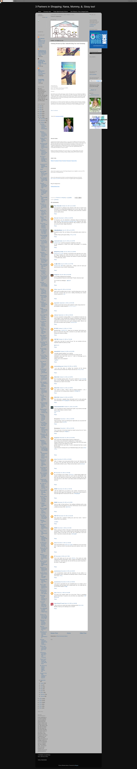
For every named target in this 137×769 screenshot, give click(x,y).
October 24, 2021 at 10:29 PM (67, 351)
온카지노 (74, 558)
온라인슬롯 (73, 533)
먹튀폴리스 (66, 431)
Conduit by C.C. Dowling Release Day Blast (43, 166)
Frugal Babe (41, 79)
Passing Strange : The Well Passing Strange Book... (42, 417)
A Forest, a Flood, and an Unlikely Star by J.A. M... (43, 206)
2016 (40, 698)
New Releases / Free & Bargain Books (79, 11)
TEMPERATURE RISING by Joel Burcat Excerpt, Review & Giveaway (41, 43)
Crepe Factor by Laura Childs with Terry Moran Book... (43, 661)
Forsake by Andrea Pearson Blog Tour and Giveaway (43, 430)
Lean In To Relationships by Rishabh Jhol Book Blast (43, 192)
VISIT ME (56, 339)
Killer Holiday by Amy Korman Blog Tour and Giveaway (43, 266)
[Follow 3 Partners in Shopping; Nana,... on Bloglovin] (96, 81)
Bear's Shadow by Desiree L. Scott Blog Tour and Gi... (43, 475)
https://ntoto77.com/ (59, 603)
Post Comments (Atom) (62, 636)
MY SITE (56, 328)
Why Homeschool (41, 70)
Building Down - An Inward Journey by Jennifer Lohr (43, 411)
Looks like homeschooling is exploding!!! (41, 73)
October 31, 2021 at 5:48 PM (66, 387)
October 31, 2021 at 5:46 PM (66, 377)
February (43, 694)
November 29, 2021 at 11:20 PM (65, 502)
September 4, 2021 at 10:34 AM (67, 302)
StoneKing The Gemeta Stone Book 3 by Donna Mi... (43, 344)
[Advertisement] (61, 649)
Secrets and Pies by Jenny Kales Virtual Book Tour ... (43, 391)
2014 (40, 702)
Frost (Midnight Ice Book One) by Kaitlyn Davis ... (43, 610)
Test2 (41, 169)
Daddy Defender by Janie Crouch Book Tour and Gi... (43, 311)
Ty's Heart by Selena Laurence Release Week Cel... (43, 324)
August (42, 683)
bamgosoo (56, 274)
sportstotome (57, 571)
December (43, 118)
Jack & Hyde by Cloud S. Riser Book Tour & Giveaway (43, 317)
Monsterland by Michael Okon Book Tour (43, 581)
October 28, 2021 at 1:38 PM (70, 366)
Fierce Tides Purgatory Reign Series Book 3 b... (43, 586)
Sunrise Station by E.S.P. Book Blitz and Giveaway (43, 492)
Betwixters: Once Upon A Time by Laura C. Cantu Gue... (43, 248)
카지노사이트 (73, 234)
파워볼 (65, 586)
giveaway (56, 199)
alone (55, 459)
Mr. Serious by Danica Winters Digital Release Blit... (43, 668)
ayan (55, 592)
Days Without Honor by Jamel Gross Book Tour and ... (43, 338)
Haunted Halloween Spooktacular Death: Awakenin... (43, 642)
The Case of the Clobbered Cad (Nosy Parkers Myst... (43, 364)
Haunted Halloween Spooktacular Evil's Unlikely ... (43, 285)
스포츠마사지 (64, 330)
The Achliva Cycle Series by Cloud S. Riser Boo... (43, 424)
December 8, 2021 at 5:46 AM (68, 571)
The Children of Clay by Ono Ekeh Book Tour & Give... (43, 278)
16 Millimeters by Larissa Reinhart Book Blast (43, 544)
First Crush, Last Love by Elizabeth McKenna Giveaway (43, 225)
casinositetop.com (58, 366)
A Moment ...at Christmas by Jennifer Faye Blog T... (43, 436)
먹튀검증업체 (77, 493)
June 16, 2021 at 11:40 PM (70, 251)
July (42, 685)
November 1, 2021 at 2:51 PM (67, 428)
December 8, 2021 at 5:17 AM (62, 556)
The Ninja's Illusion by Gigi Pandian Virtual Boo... (43, 516)
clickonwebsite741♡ (59, 406)
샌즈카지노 (68, 507)
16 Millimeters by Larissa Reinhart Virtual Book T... (43, 371)
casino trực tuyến (68, 544)
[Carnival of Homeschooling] (95, 111)
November (43, 120)
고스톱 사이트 (57, 263)
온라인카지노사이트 (58, 251)
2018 (40, 115)
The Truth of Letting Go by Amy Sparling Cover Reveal (43, 448)
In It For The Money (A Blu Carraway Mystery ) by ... (43, 357)
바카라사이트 (57, 242)
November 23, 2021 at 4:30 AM (63, 472)
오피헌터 (56, 521)
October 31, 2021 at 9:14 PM (70, 406)
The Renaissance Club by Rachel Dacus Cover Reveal (43, 455)
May (42, 688)
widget (46, 17)
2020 (40, 111)
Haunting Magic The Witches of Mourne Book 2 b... (43, 237)
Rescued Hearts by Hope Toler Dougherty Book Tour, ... (43, 291)
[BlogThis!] (76, 197)
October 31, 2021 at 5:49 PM (66, 397)
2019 (40, 113)
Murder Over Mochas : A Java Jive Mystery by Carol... (43, 213)
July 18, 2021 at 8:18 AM (65, 274)
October (42, 122)
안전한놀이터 (77, 391)
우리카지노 (71, 474)
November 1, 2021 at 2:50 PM (67, 418)
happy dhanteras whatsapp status (69, 221)
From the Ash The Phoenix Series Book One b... (43, 242)
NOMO (55, 488)
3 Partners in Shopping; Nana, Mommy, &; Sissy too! (65, 6)
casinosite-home (58, 240)
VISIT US (56, 515)
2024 (40, 105)
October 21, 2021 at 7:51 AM (65, 339)
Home (39, 11)
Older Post (83, 633)
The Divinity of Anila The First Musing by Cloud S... (43, 469)
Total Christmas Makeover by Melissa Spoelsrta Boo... (43, 405)
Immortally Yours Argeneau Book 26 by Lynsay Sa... (43, 604)
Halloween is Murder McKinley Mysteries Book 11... (43, 622)
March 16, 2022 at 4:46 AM (71, 603)
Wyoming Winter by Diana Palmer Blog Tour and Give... (43, 254)
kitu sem (56, 218)
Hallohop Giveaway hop (43, 521)
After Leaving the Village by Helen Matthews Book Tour (43, 384)
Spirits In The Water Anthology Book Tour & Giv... (43, 219)
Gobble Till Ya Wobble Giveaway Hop (43, 140)
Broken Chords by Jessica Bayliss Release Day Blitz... (43, 563)
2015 (40, 700)
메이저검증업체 (65, 400)
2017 (40, 117)
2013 (40, 704)
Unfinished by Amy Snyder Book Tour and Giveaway (43, 298)
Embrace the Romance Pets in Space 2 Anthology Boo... (43, 462)
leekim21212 (57, 351)
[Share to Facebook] (79, 197)
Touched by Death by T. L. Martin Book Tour (43, 272)
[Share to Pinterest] (80, 197)
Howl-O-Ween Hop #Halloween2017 (43, 532)
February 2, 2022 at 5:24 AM (63, 592)
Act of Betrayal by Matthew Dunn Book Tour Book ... (43, 231)
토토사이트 (56, 377)
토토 (64, 294)
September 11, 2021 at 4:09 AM (66, 315)
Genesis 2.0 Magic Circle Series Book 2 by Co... (43, 569)
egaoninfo (56, 302)
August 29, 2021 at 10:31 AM (64, 289)
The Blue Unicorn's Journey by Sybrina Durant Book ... (43, 127)
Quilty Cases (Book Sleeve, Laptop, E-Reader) (42, 54)
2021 (40, 109)
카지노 (55, 289)
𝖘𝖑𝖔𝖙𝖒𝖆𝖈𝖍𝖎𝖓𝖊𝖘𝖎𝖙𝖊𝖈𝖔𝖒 (58, 230)
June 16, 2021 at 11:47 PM (67, 263)
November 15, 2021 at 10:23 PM (67, 437)
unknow (56, 315)
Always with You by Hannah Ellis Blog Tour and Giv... (43, 550)
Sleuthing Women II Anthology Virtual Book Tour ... (43, 443)
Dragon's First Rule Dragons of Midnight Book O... (43, 675)
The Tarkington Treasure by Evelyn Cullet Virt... (43, 179)
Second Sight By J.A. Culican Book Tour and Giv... (43, 174)
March (42, 692)
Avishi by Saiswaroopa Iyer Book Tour (43, 628)
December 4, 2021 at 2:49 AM (64, 542)
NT (55, 472)
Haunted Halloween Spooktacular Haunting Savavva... (43, 304)
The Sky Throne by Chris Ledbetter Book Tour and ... (43, 398)
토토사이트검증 (82, 378)
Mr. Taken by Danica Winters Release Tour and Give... (43, 486)
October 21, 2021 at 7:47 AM (65, 328)
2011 (40, 708)
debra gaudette (93, 74)
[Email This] (75, 197)
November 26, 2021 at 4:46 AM (65, 488)
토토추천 (65, 422)
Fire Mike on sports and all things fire (41, 61)
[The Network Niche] (98, 48)
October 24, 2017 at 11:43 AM (68, 205)
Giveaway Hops (47, 11)
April (42, 690)
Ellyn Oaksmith (58, 205)
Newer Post (54, 633)
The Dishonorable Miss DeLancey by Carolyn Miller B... (43, 199)
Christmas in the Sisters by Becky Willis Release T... (43, 260)
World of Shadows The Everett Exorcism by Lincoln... (43, 134)
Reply (55, 213)
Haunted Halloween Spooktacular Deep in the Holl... (43, 185)
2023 (40, 107)
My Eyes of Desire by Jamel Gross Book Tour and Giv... (43, 152)
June (42, 686)
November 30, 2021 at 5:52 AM (66, 515)
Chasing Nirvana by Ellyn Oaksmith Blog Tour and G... (43, 330)
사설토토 (56, 360)
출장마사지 (56, 345)
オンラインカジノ (72, 306)
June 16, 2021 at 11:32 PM (69, 240)
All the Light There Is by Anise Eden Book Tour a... (43, 648)
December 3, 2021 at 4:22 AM (64, 527)
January (42, 696)
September (43, 680)
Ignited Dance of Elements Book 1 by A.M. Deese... (43, 591)
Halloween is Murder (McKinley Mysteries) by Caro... (43, 527)
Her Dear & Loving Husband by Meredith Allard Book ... (43, 159)
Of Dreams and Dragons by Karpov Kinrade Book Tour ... (43, 146)
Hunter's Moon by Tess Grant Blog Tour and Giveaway (43, 499)
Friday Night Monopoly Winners (60, 11)
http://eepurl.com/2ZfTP (55, 178)
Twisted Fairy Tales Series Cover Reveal (43, 480)
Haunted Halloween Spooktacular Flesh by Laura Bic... (43, 538)
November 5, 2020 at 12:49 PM (66, 218)
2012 (40, 706)
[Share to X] (78, 197)
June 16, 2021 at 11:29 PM (68, 230)
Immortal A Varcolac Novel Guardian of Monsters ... (43, 597)
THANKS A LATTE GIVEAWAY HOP (43, 505)
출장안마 (69, 280)
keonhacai (82, 463)
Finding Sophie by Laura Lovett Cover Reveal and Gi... (43, 378)
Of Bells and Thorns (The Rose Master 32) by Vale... (43, 616)
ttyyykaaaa (56, 437)
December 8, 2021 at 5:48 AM (68, 581)
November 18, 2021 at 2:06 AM (64, 459)
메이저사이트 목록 (58, 265)
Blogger (76, 765)
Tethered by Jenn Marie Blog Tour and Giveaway (43, 655)
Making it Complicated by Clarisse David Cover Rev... (43, 557)
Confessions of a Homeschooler (42, 51)
